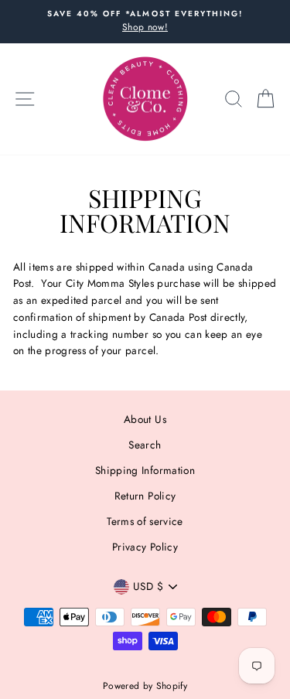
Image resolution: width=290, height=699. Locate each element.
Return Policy (145, 495)
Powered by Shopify (145, 686)
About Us (145, 419)
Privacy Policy (145, 546)
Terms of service (145, 521)
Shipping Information (145, 470)
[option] (145, 22)
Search (144, 444)
